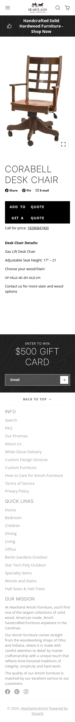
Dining (11, 533)
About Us (13, 443)
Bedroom (13, 517)
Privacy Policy (17, 491)
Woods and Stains (21, 580)
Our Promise (16, 436)
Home (10, 510)
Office (10, 549)
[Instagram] (26, 691)
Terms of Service (20, 483)
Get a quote (28, 218)
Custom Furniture (20, 467)
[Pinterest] (17, 691)
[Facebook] (7, 691)
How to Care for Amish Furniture (34, 475)
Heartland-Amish (34, 708)
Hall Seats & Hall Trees (25, 588)
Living (10, 541)
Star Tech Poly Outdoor (25, 565)
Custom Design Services (26, 459)
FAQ (8, 428)
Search (11, 420)
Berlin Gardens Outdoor (26, 557)
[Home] (37, 7)
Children (12, 525)
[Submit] (64, 380)
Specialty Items (18, 573)
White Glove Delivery (23, 451)
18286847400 (38, 228)
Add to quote (27, 206)
